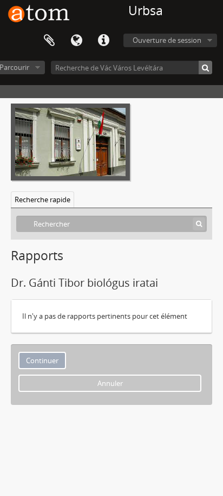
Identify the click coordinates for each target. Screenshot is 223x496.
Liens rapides (103, 40)
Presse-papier (49, 40)
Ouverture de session (167, 40)
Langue (76, 40)
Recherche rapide (42, 199)
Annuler (110, 383)
